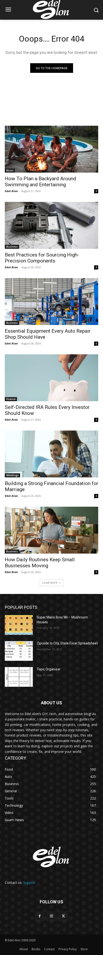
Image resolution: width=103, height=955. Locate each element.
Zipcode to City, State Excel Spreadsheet (67, 643)
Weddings (12, 475)
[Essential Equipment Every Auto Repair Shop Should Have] (51, 301)
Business (12, 246)
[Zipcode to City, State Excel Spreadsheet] (19, 651)
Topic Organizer (49, 669)
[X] (63, 916)
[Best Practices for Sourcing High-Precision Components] (51, 225)
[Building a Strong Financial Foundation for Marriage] (51, 454)
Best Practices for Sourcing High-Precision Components (42, 258)
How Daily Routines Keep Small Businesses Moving (40, 562)
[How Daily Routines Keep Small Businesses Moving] (51, 530)
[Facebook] (39, 916)
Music (9, 170)
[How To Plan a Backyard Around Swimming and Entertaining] (51, 149)
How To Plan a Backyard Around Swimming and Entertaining (40, 181)
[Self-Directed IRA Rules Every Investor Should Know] (51, 377)
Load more (49, 582)
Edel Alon (11, 191)
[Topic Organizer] (19, 677)
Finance (11, 399)
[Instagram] (51, 916)
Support (29, 882)
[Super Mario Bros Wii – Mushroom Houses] (19, 625)
